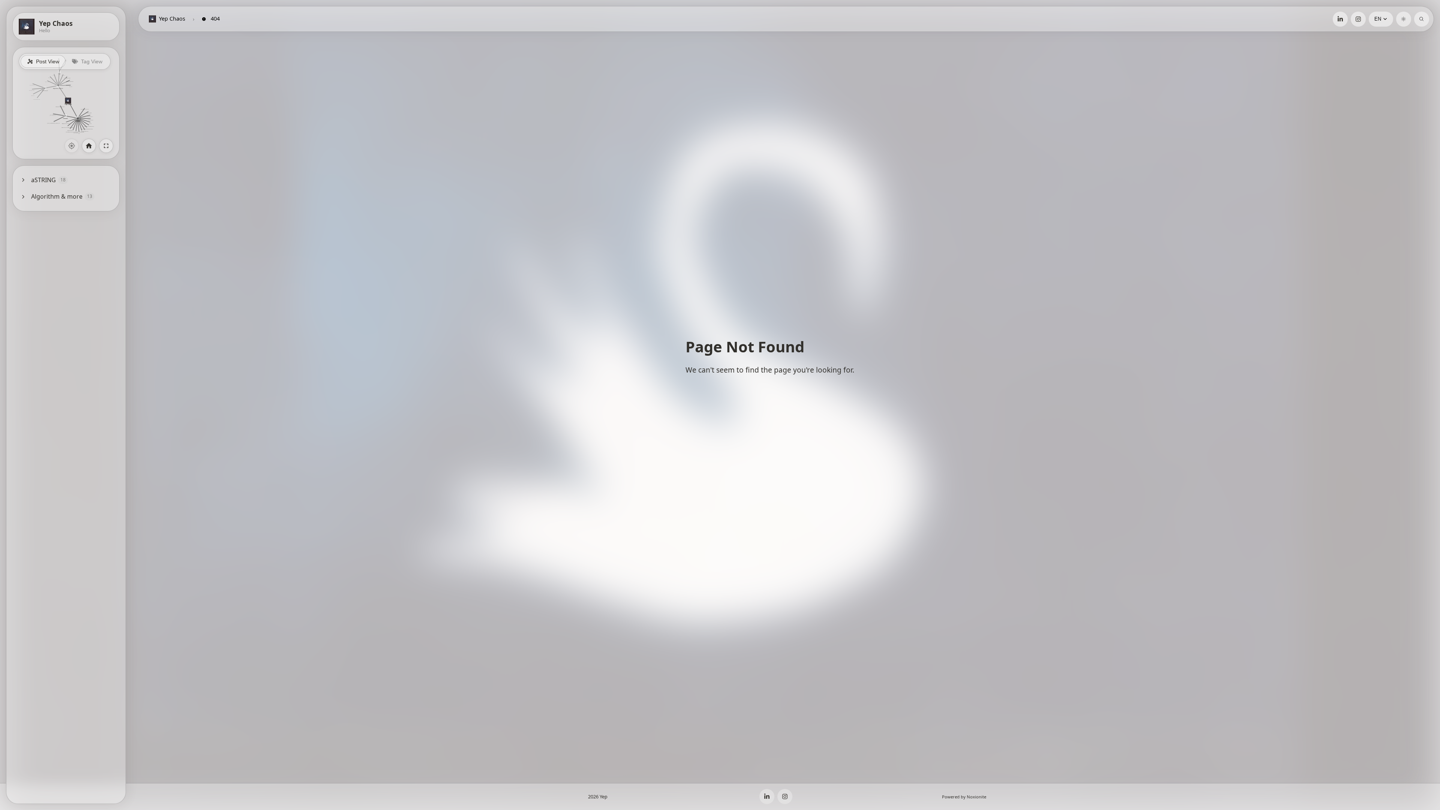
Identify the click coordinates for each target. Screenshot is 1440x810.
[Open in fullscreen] (106, 146)
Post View (47, 61)
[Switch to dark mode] (1403, 19)
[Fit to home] (89, 146)
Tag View (91, 61)
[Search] (1421, 19)
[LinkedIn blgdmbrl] (1340, 19)
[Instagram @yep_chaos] (1358, 19)
